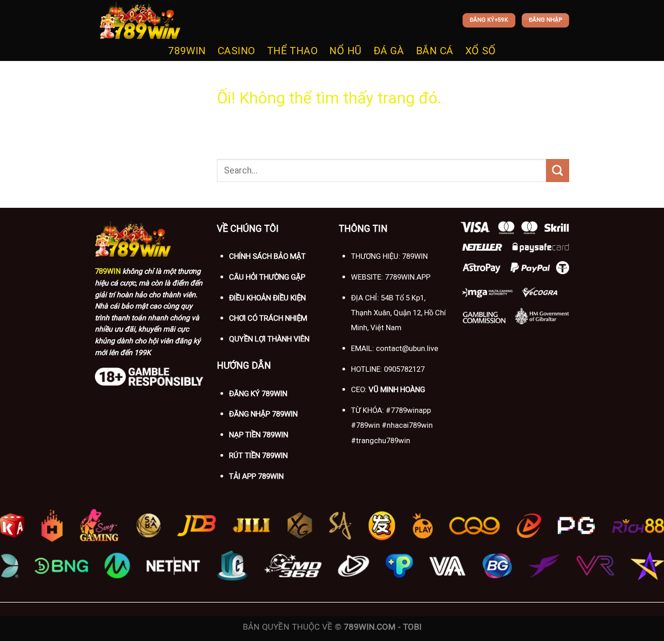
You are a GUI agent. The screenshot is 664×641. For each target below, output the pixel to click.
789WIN (187, 51)
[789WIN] (140, 20)
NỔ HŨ (345, 51)
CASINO (236, 51)
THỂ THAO (292, 51)
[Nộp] (557, 170)
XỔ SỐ (480, 51)
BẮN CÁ (435, 51)
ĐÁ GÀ (389, 51)
